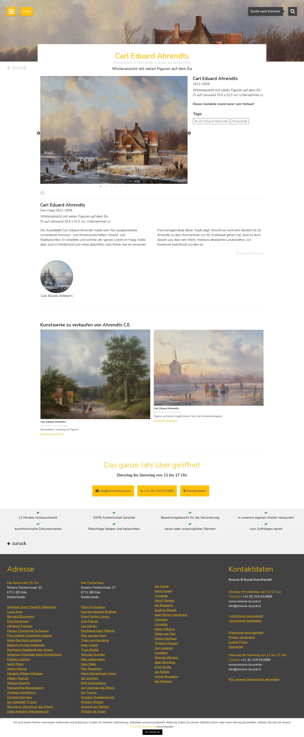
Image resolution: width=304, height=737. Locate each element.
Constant (161, 619)
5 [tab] (122, 186)
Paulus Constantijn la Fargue (28, 631)
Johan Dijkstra (164, 629)
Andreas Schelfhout (21, 692)
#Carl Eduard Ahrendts (211, 121)
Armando (161, 596)
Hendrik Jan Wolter (95, 707)
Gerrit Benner (165, 600)
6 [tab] (127, 186)
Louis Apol (15, 612)
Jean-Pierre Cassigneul (171, 615)
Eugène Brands (166, 610)
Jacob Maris (15, 664)
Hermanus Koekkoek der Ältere (30, 650)
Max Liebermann (93, 659)
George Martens (166, 657)
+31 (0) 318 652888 (158, 491)
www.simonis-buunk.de (245, 664)
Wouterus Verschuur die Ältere (30, 707)
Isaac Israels (89, 645)
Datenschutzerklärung (143, 726)
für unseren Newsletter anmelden (254, 679)
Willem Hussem (166, 643)
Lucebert (161, 653)
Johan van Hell (165, 634)
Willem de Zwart (93, 711)
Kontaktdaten (195, 491)
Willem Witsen (92, 702)
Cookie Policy (238, 642)
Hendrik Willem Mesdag (25, 673)
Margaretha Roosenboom (25, 688)
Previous (38, 133)
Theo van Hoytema (95, 640)
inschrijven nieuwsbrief (246, 616)
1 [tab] (100, 186)
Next (189, 133)
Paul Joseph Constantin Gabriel (29, 635)
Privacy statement (242, 637)
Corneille (161, 624)
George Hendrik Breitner (99, 612)
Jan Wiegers (163, 681)
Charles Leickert (18, 659)
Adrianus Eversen (19, 626)
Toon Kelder (90, 650)
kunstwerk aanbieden (245, 621)
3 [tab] (111, 186)
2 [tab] (106, 186)
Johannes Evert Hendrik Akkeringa (31, 607)
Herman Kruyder (93, 654)
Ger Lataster (164, 648)
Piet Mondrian (91, 669)
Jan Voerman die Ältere (98, 688)
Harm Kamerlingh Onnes (98, 673)
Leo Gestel (89, 626)
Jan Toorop (89, 692)
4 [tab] (116, 186)
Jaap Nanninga (165, 662)
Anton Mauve (17, 669)
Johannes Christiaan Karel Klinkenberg (34, 654)
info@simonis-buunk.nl (245, 606)
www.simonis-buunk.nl (245, 601)
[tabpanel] (114, 130)
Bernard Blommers (20, 616)
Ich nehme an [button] (152, 732)
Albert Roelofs (17, 678)
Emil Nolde (163, 667)
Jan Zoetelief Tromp (21, 702)
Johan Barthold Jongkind (24, 640)
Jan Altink (162, 586)
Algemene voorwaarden (246, 632)
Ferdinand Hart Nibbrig (98, 631)
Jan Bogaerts (164, 605)
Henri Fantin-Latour (95, 616)
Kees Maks (88, 664)
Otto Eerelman (18, 621)
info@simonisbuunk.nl (115, 491)
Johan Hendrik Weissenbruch (28, 711)
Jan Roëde (162, 672)
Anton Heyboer (166, 638)
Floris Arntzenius (93, 607)
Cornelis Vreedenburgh (97, 697)
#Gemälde (239, 121)
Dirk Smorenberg (93, 683)
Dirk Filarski (89, 621)
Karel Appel (163, 591)
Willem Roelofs (18, 683)
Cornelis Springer (19, 697)
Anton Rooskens (166, 676)
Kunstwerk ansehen (51, 434)
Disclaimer (236, 647)
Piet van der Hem (93, 635)
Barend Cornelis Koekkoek (26, 645)
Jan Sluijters (89, 678)
